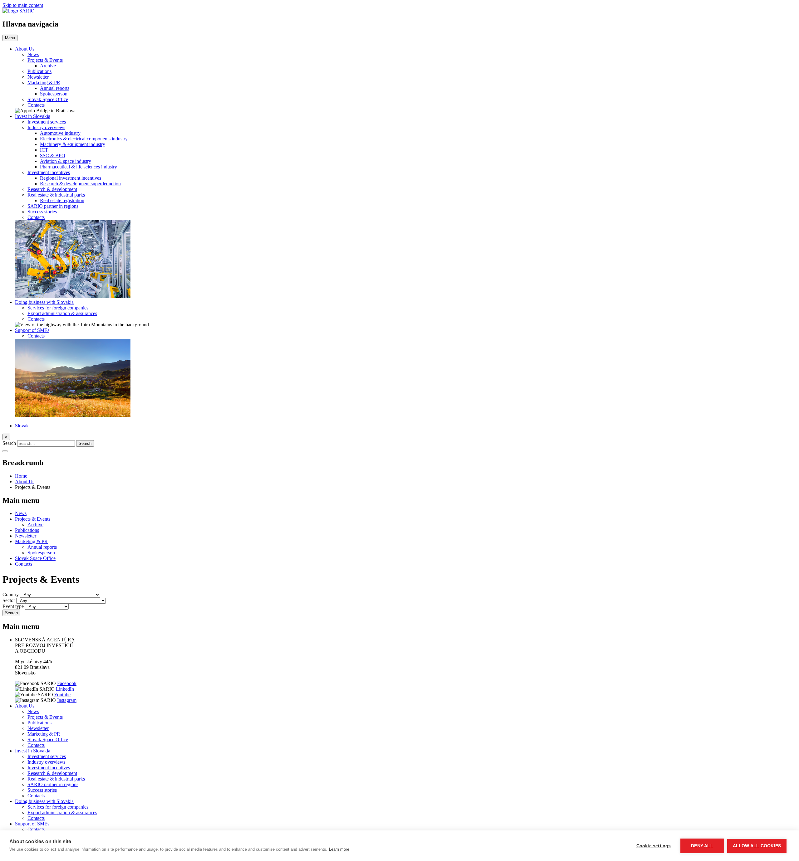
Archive (48, 65)
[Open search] (4, 451)
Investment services (46, 121)
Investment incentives (48, 172)
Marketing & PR (43, 82)
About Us (24, 48)
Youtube (62, 694)
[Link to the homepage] (18, 10)
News (33, 54)
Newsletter (38, 77)
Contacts (36, 105)
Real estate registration (62, 200)
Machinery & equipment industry (72, 144)
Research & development (52, 189)
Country (10, 594)
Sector (8, 600)
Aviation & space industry (65, 161)
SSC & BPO (52, 155)
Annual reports (54, 88)
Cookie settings (653, 846)
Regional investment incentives (70, 178)
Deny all (702, 846)
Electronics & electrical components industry (84, 138)
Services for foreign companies (57, 307)
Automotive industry (60, 133)
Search (9, 443)
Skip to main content (22, 5)
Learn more (339, 849)
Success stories (42, 211)
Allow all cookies (757, 846)
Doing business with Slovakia (44, 302)
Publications (39, 71)
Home (21, 476)
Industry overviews (46, 127)
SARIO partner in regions (52, 206)
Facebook (66, 683)
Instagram (66, 700)
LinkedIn (65, 689)
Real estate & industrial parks (56, 194)
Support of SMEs (32, 330)
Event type (13, 606)
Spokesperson (53, 93)
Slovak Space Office (47, 99)
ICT (44, 150)
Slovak (22, 425)
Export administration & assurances (62, 313)
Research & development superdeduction (80, 183)
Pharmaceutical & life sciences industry (78, 166)
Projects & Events (45, 60)
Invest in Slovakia (32, 116)
